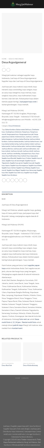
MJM (3, 199)
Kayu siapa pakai (32, 156)
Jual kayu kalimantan (29, 149)
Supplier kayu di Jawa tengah (15, 161)
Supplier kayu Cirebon (24, 158)
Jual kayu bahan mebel (26, 144)
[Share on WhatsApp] (4, 180)
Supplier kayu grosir (16, 163)
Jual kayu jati (17, 149)
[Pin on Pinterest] (21, 180)
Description (7, 194)
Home (4, 59)
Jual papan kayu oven (28, 101)
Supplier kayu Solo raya (16, 172)
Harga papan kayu (13, 134)
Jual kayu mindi (28, 151)
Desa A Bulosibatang (30, 365)
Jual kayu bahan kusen (31, 141)
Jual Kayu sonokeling (13, 153)
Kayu (33, 153)
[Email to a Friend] (17, 180)
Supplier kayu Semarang (28, 170)
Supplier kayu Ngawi (13, 170)
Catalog (25, 378)
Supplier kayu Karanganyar (19, 165)
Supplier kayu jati (28, 163)
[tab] (22, 194)
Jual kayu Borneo (7, 149)
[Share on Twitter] (12, 180)
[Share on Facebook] (8, 180)
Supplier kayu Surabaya (9, 175)
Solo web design (23, 429)
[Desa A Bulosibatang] (32, 351)
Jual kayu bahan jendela (16, 141)
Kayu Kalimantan (11, 156)
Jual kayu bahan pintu (18, 146)
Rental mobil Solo (29, 322)
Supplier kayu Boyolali (9, 158)
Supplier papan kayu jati (19, 426)
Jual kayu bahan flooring (21, 139)
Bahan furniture (11, 129)
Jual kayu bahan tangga (33, 146)
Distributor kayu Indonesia (13, 431)
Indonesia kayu (20, 137)
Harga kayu (26, 132)
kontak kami (17, 328)
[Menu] (3, 4)
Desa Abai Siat (7, 365)
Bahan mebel (20, 129)
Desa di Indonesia (16, 59)
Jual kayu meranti (16, 151)
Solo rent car (24, 319)
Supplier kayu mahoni (9, 168)
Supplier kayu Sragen (31, 172)
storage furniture (33, 434)
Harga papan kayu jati (26, 134)
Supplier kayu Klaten (35, 165)
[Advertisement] (22, 402)
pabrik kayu (18, 325)
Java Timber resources (26, 440)
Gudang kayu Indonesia (13, 132)
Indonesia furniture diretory (22, 437)
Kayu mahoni (21, 156)
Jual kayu (29, 137)
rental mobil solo (19, 434)
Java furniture (35, 426)
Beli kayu (28, 129)
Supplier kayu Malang (23, 168)
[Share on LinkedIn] (25, 180)
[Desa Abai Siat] (11, 351)
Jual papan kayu (26, 153)
